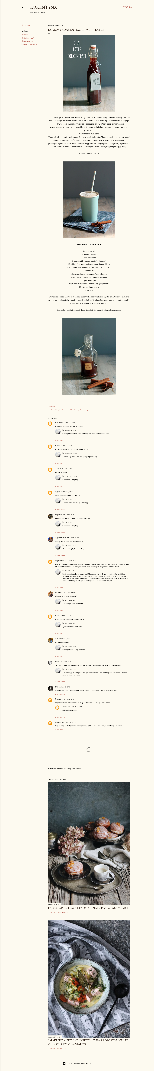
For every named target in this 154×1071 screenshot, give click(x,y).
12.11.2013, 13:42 (69, 699)
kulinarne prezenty (29, 44)
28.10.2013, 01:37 (70, 561)
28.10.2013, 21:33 (70, 570)
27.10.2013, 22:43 (73, 538)
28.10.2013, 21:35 (70, 646)
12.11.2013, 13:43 (76, 707)
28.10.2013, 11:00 (67, 616)
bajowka (58, 515)
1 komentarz (61, 1048)
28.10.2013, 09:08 (69, 592)
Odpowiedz (60, 441)
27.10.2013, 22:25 (67, 492)
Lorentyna (43, 7)
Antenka (58, 592)
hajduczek (59, 561)
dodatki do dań (28, 38)
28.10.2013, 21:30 (71, 545)
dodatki (25, 35)
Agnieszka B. (60, 538)
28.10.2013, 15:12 (64, 639)
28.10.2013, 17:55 (67, 662)
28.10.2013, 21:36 (70, 669)
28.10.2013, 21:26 (70, 499)
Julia (57, 469)
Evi (56, 687)
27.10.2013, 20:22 (66, 469)
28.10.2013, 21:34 (70, 600)
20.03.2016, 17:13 (70, 722)
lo (63, 430)
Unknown (59, 422)
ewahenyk (59, 722)
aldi (56, 639)
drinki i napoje (27, 41)
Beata (57, 446)
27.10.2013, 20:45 (71, 476)
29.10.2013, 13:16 (64, 687)
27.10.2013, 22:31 (68, 515)
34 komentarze (62, 912)
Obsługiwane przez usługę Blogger (79, 1063)
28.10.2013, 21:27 (70, 522)
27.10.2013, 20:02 (71, 453)
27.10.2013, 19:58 (69, 423)
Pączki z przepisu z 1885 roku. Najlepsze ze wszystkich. (89, 908)
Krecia (57, 662)
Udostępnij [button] (26, 25)
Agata (57, 492)
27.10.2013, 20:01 (71, 430)
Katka (57, 615)
